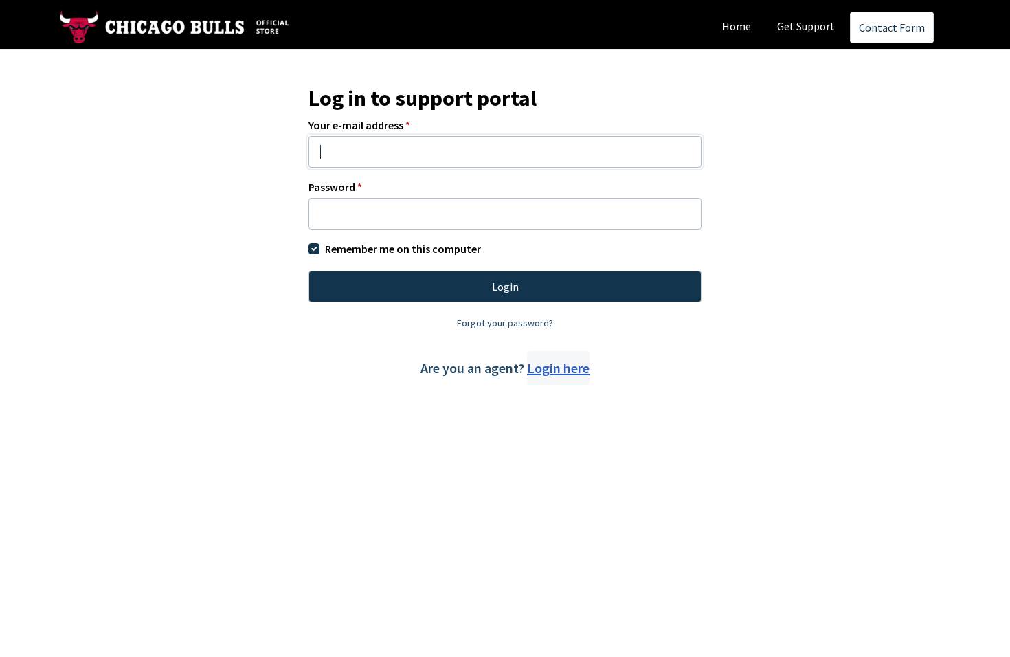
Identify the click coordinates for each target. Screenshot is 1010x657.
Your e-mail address (359, 125)
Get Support (806, 26)
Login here (558, 368)
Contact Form (892, 27)
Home (736, 26)
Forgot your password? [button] (505, 323)
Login (505, 286)
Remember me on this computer (403, 249)
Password (335, 187)
